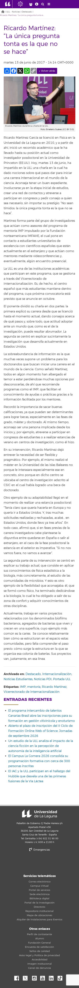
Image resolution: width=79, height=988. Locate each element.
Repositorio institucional (39, 911)
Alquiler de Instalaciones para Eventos (39, 919)
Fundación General (39, 942)
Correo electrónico (40, 881)
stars (39, 862)
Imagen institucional (39, 963)
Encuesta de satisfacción (39, 947)
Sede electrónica (40, 894)
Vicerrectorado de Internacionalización (32, 692)
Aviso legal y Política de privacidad (39, 955)
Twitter (26, 977)
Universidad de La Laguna (39, 814)
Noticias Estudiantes (18, 679)
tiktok (61, 977)
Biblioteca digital (39, 898)
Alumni (39, 938)
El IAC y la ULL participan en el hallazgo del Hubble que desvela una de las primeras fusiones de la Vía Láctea (39, 776)
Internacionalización (56, 674)
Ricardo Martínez (54, 687)
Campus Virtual (39, 885)
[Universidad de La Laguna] (23, 4)
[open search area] (43, 4)
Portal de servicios (39, 890)
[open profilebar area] (30, 4)
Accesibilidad (39, 959)
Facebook (18, 977)
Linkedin (52, 977)
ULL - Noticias (13, 12)
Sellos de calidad (39, 951)
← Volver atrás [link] (47, 70)
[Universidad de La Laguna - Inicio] (8, 4)
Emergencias (41, 849)
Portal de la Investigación (39, 902)
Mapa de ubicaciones (39, 915)
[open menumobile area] (49, 4)
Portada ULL (62, 679)
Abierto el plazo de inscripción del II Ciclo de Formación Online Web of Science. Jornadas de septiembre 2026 (40, 731)
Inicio (3, 12)
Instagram (35, 977)
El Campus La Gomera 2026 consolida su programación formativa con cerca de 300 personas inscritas (39, 761)
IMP (23, 687)
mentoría (33, 687)
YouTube (44, 977)
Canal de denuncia (39, 968)
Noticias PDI (43, 679)
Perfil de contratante (39, 934)
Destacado (27, 12)
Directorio (39, 906)
